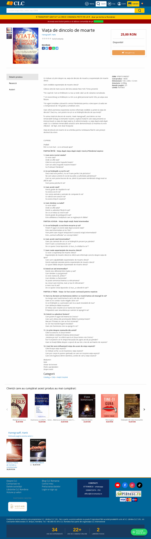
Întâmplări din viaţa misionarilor (132, 420)
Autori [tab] (12, 89)
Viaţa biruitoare (87, 420)
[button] (43, 48)
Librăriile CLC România (17, 489)
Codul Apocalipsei (37, 462)
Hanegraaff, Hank (49, 35)
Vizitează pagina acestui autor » (20, 436)
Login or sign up (49, 489)
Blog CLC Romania (50, 480)
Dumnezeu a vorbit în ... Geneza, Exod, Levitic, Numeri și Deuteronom (42, 420)
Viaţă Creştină (62, 377)
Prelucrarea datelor (51, 486)
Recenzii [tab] (13, 83)
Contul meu (47, 483)
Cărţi (53, 377)
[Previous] (7, 409)
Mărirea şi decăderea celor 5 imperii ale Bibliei (64, 420)
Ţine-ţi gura (109, 420)
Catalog (47, 377)
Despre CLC (11, 480)
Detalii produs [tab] (16, 77)
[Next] (144, 409)
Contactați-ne (13, 483)
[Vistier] (17, 506)
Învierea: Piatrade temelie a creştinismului (12, 465)
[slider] (46, 38)
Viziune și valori (13, 492)
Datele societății (14, 486)
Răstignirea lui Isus (19, 420)
